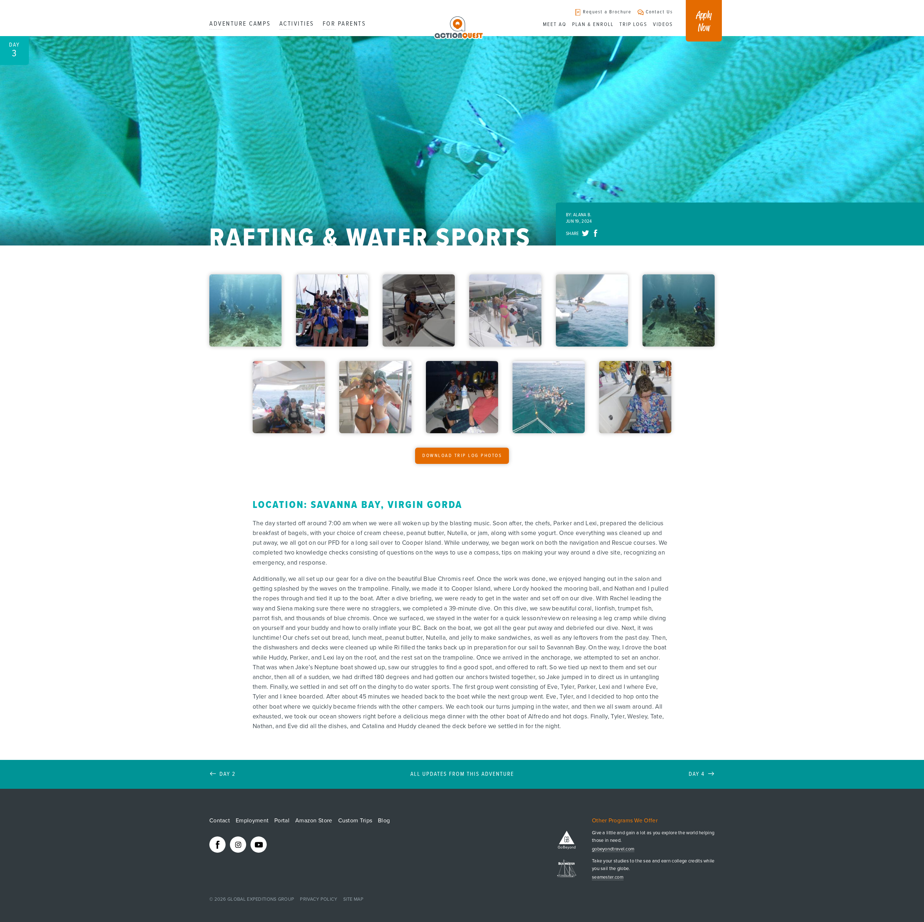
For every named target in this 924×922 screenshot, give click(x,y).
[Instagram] (238, 844)
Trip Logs (633, 24)
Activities (296, 24)
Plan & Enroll (593, 24)
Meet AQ (554, 24)
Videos (663, 24)
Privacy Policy (318, 899)
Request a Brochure (607, 12)
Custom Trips (355, 820)
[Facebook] (217, 844)
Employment (252, 820)
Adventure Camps (240, 24)
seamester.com (607, 877)
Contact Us (659, 12)
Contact (219, 820)
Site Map (353, 899)
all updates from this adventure (462, 774)
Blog (384, 820)
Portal (281, 820)
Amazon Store (313, 820)
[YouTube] (258, 844)
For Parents (344, 24)
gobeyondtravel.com (613, 849)
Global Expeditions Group (260, 899)
